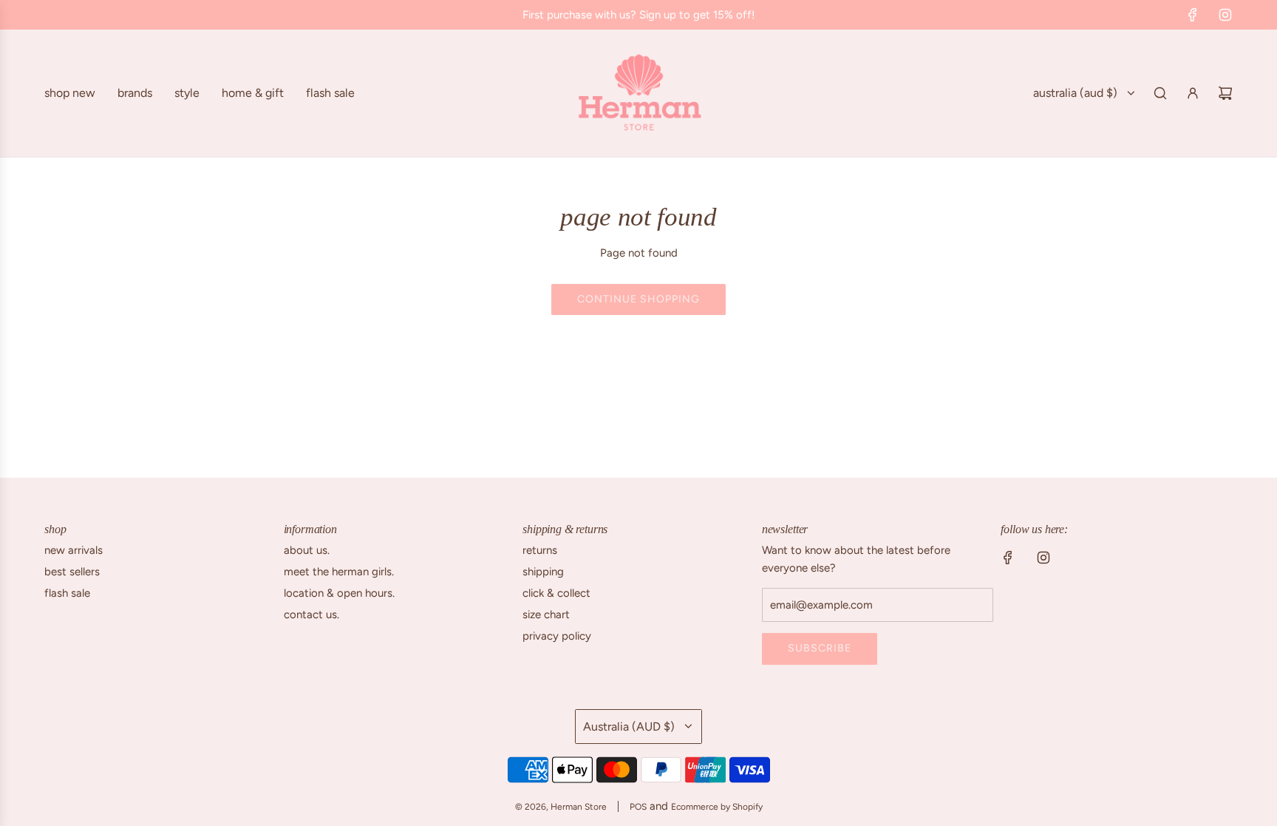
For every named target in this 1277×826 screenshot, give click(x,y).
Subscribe (819, 648)
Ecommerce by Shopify (717, 807)
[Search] (1160, 93)
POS (638, 807)
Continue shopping (638, 299)
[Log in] (1192, 93)
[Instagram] (1225, 14)
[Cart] (1225, 93)
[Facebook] (1192, 14)
